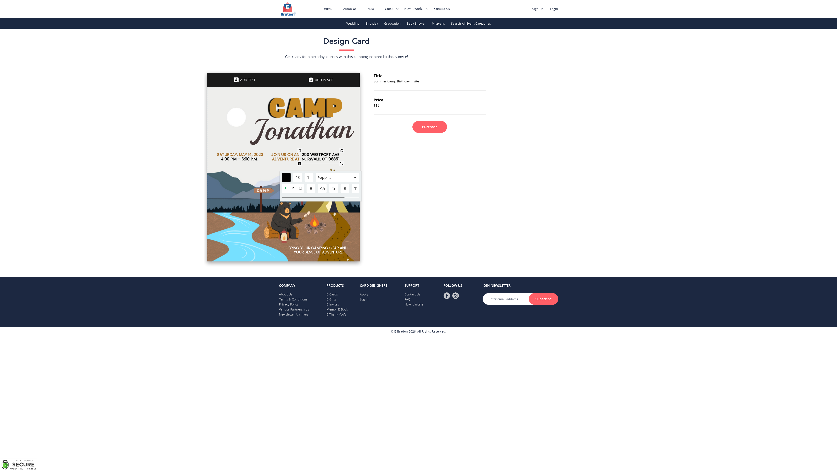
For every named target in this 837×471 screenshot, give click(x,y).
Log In (364, 299)
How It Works (413, 9)
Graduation (392, 23)
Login (554, 9)
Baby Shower (416, 23)
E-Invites (333, 304)
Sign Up (538, 9)
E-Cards (332, 294)
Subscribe (543, 299)
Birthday (372, 23)
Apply (364, 294)
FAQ (407, 299)
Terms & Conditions (293, 299)
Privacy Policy (288, 304)
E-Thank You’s (336, 314)
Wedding (352, 23)
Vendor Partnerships (294, 309)
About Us (350, 9)
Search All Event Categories (471, 23)
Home (328, 9)
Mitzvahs (438, 23)
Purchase (429, 127)
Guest (389, 9)
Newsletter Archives (293, 314)
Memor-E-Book (337, 309)
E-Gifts (331, 299)
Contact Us (442, 9)
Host (370, 9)
